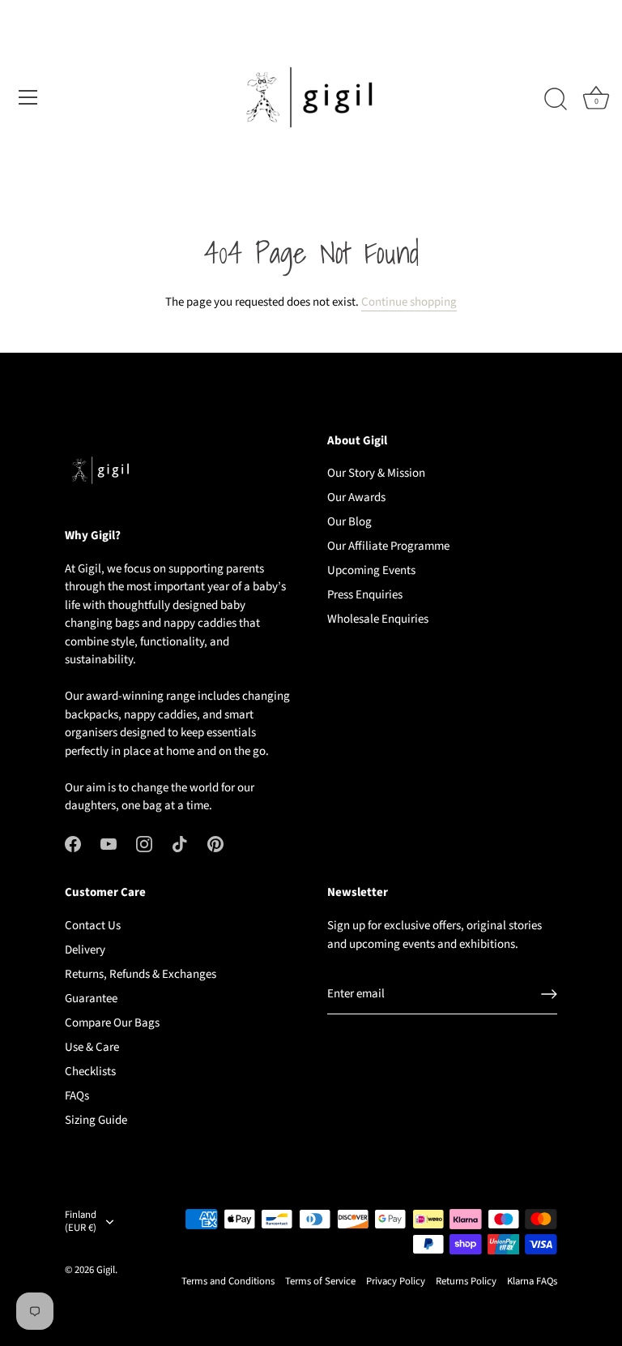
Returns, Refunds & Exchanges (140, 974)
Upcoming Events (371, 570)
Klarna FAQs (532, 1281)
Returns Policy (466, 1281)
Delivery (85, 949)
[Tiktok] (180, 843)
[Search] (555, 100)
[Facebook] (73, 843)
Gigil (105, 1269)
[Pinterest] (215, 843)
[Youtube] (108, 843)
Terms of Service (320, 1281)
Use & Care (92, 1047)
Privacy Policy (395, 1281)
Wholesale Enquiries (377, 619)
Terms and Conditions (228, 1281)
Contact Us (93, 925)
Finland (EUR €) (80, 1222)
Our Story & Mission (376, 473)
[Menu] (28, 97)
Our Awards (356, 497)
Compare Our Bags (112, 1022)
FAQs (77, 1095)
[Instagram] (144, 843)
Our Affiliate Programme (388, 546)
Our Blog (349, 521)
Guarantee (91, 998)
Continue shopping (409, 302)
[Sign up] (549, 994)
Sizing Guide (96, 1120)
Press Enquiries (365, 594)
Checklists (90, 1071)
